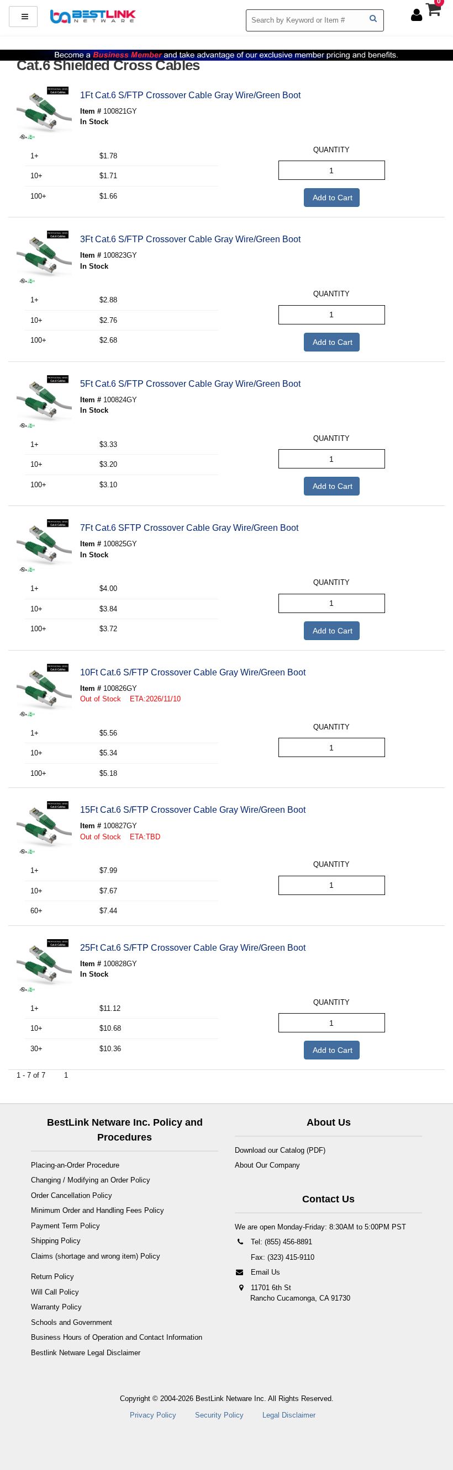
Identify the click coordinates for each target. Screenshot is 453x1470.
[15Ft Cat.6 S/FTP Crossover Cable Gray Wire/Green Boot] (44, 828)
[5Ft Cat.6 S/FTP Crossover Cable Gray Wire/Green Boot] (44, 402)
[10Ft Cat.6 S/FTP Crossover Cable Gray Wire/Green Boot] (44, 691)
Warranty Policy (56, 1307)
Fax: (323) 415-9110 (281, 1257)
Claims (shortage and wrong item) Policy (95, 1256)
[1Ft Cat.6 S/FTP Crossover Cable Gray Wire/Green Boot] (44, 114)
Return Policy (52, 1276)
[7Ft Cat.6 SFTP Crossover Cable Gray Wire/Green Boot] (44, 546)
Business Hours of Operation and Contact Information (116, 1337)
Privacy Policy (153, 1415)
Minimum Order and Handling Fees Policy (97, 1210)
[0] (434, 12)
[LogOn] (418, 15)
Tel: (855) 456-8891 (280, 1242)
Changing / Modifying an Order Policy (90, 1180)
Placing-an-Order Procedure (75, 1165)
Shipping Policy (56, 1241)
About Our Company (267, 1165)
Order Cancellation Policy (71, 1195)
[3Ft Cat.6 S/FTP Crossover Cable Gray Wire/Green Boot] (44, 258)
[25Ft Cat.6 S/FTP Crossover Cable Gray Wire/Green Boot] (44, 966)
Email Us (264, 1272)
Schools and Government (71, 1322)
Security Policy (219, 1415)
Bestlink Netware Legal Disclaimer (85, 1353)
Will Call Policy (55, 1292)
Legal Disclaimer (288, 1415)
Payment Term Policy (65, 1226)
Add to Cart (331, 197)
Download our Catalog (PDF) (280, 1150)
